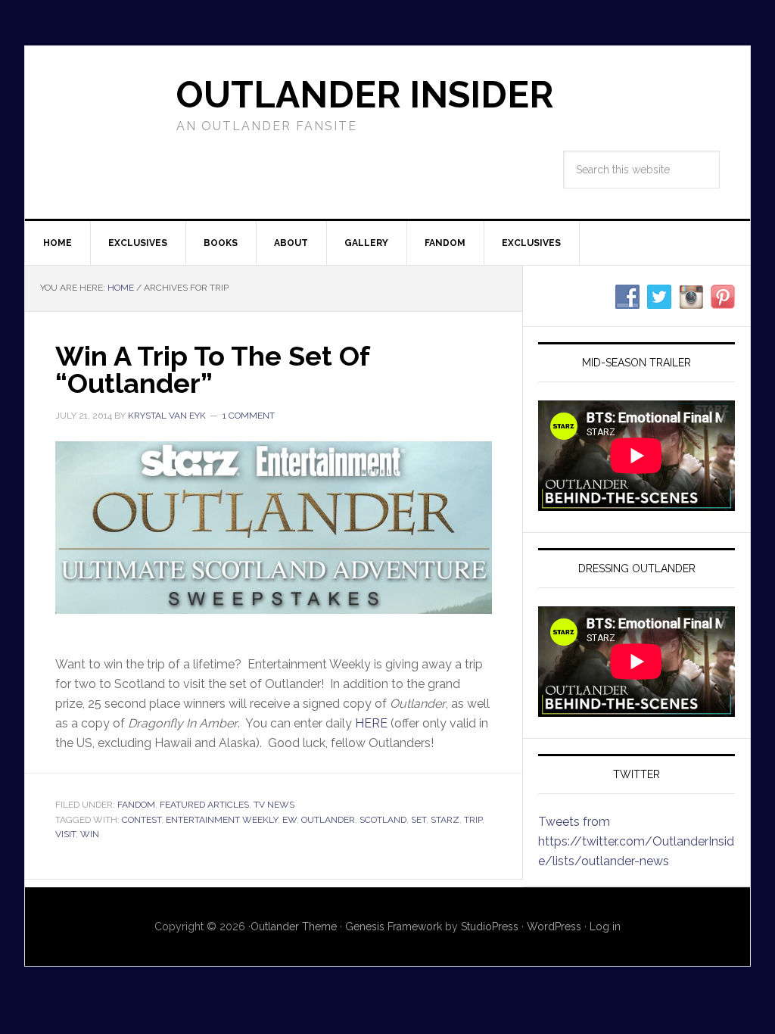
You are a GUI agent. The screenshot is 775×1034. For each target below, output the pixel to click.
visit (65, 834)
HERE (371, 723)
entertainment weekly (222, 819)
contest (141, 819)
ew (289, 819)
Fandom (136, 804)
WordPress (554, 926)
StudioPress (489, 926)
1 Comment (249, 415)
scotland (382, 819)
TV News (274, 804)
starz (445, 819)
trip (473, 819)
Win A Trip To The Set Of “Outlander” (212, 369)
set (418, 819)
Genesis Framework (393, 926)
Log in (605, 926)
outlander (328, 819)
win (89, 834)
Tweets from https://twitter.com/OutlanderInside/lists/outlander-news (636, 841)
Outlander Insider (364, 94)
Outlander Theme (294, 926)
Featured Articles (204, 804)
